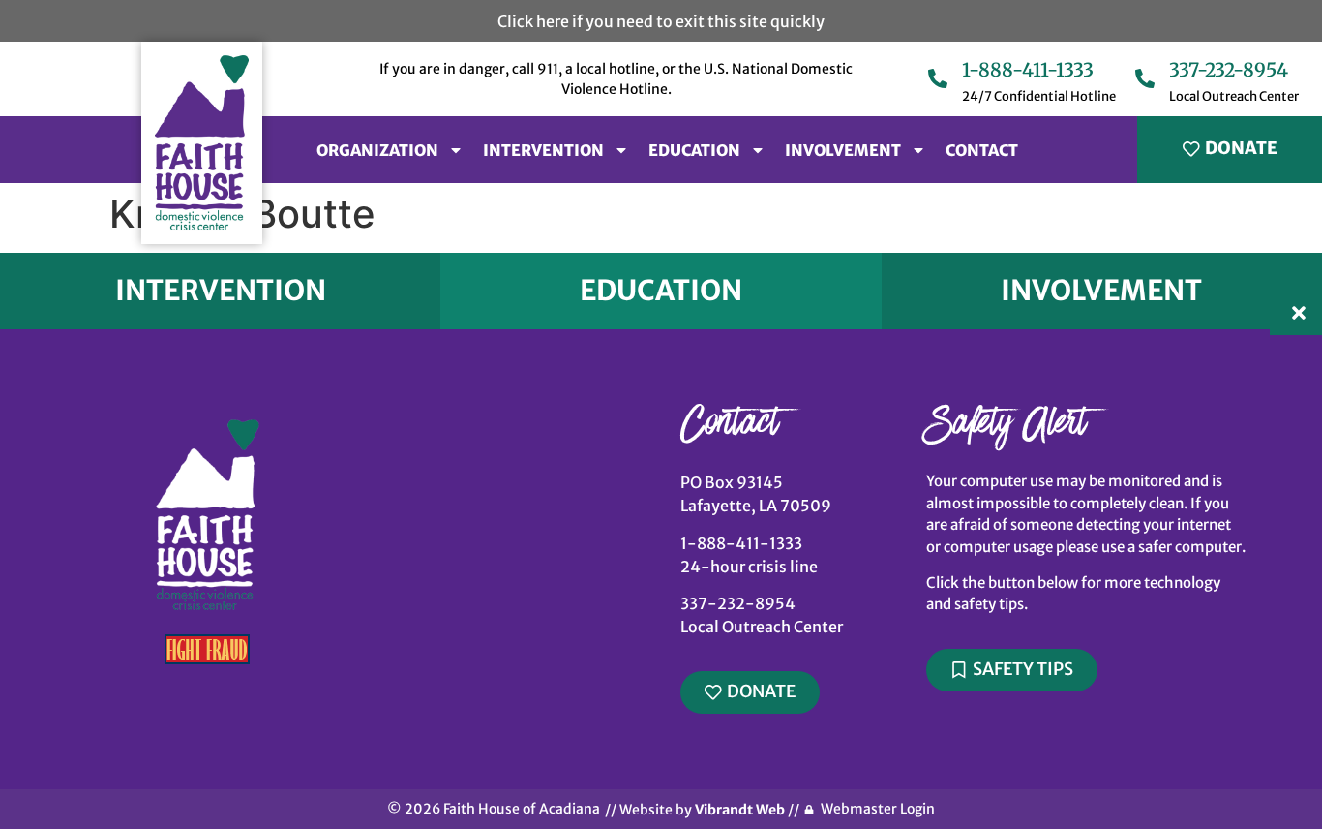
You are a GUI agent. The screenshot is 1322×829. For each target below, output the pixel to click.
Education (694, 150)
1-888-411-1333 (1028, 69)
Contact (982, 150)
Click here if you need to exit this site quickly (661, 21)
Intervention (543, 150)
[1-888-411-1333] (937, 79)
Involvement (843, 150)
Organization (377, 150)
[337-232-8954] (1145, 79)
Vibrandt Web (740, 809)
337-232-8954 (1228, 69)
